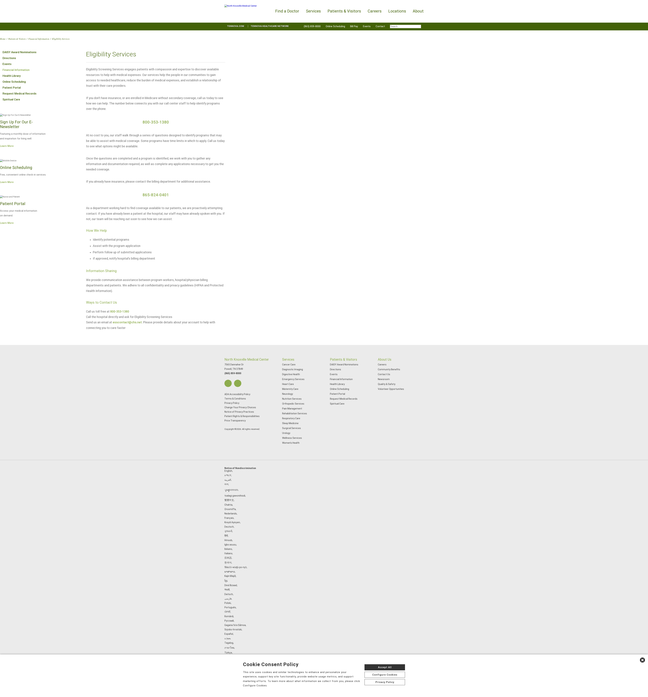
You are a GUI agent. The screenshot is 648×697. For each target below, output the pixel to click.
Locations (397, 11)
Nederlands (230, 513)
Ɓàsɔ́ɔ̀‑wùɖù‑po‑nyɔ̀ (235, 567)
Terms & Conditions (235, 398)
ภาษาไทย (229, 647)
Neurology (287, 394)
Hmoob (228, 540)
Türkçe (228, 652)
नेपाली (227, 589)
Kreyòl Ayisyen (232, 522)
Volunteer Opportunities (391, 389)
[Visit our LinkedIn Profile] (237, 383)
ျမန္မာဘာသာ (231, 489)
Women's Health (291, 442)
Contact (380, 26)
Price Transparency (235, 420)
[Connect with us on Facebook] (228, 383)
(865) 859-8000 (312, 26)
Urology (286, 433)
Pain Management (292, 408)
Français (229, 518)
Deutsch (229, 526)
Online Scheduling (335, 26)
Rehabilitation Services (294, 413)
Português (230, 607)
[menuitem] (405, 26)
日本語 (228, 557)
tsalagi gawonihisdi (234, 495)
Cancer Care (288, 364)
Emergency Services (293, 379)
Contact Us (384, 374)
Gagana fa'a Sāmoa (235, 625)
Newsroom (384, 379)
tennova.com (235, 26)
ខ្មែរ (225, 580)
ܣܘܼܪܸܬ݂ (227, 638)
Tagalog (228, 642)
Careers (382, 364)
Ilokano (228, 549)
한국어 (228, 562)
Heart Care (288, 384)
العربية (227, 479)
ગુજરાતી (228, 531)
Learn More (7, 146)
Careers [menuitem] (375, 11)
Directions (9, 58)
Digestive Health (291, 374)
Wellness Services (292, 438)
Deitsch (228, 594)
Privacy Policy (231, 403)
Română (228, 616)
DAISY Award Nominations (19, 52)
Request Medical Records (19, 93)
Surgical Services (291, 428)
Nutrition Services (292, 398)
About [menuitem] (418, 11)
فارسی (228, 598)
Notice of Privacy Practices (239, 411)
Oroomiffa (230, 509)
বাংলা (226, 484)
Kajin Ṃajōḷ (230, 576)
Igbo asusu (230, 544)
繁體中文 (229, 500)
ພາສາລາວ (229, 571)
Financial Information (38, 38)
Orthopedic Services (293, 403)
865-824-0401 (156, 195)
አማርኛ (227, 475)
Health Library (12, 75)
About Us (384, 359)
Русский (229, 620)
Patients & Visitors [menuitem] (344, 11)
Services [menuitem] (313, 11)
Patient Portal (12, 87)
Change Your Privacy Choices (240, 407)
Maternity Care (290, 389)
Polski (227, 603)
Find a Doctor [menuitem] (287, 11)
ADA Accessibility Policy (237, 394)
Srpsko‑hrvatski (233, 629)
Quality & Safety (386, 384)
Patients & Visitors (17, 38)
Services (288, 359)
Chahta (228, 504)
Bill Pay (354, 26)
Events (367, 26)
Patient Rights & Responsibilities (242, 416)
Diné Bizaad (230, 585)
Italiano (228, 553)
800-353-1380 (156, 122)
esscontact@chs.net (127, 322)
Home (3, 38)
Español (228, 634)
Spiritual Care (11, 99)
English (228, 471)
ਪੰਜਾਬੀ (227, 611)
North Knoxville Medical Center (246, 359)
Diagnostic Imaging (292, 369)
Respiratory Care (291, 418)
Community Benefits (389, 369)
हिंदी (226, 535)
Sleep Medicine (290, 423)
